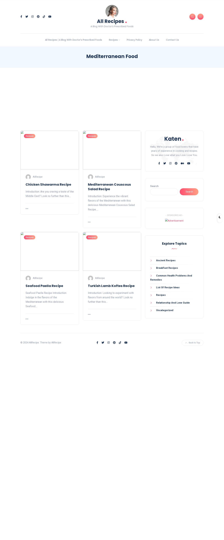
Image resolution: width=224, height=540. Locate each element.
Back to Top (194, 342)
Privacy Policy (134, 39)
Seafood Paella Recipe (44, 286)
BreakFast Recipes (167, 267)
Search (154, 186)
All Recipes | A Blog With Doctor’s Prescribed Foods (73, 39)
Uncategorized (164, 310)
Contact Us (172, 39)
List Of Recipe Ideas (168, 287)
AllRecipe (37, 176)
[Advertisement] (112, 102)
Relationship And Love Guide (173, 302)
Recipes (113, 39)
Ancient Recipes (165, 260)
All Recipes (112, 21)
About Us (154, 39)
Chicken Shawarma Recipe (48, 184)
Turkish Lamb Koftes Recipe (111, 286)
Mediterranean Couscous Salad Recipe (109, 186)
